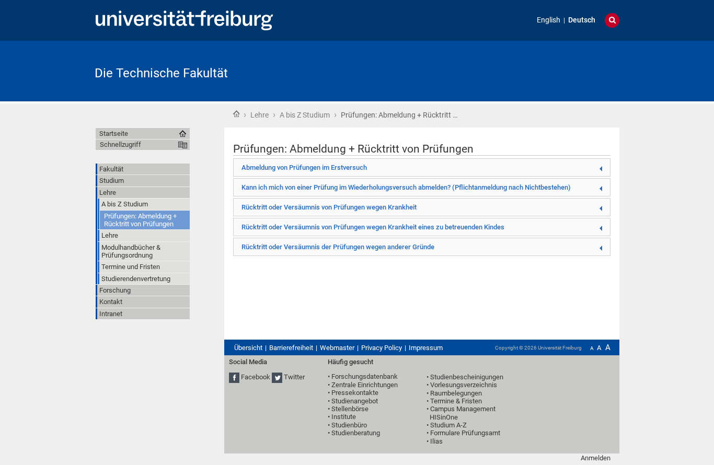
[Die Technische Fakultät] (568, 70)
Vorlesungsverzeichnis (463, 385)
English (548, 20)
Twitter (294, 377)
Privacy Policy (381, 348)
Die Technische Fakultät (161, 73)
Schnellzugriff (120, 144)
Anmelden (596, 458)
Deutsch (581, 20)
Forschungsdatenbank (364, 376)
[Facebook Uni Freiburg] (234, 377)
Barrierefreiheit (291, 348)
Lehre (259, 115)
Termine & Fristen (456, 401)
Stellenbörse (349, 409)
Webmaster (337, 348)
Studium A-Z (448, 425)
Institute (343, 417)
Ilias (436, 441)
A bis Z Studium (305, 115)
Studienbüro (349, 425)
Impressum (426, 348)
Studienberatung (355, 433)
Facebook (255, 377)
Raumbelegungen (456, 393)
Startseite (236, 114)
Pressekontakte (354, 393)
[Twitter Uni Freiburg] (277, 377)
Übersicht (248, 348)
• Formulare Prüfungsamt (463, 433)
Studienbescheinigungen (466, 377)
